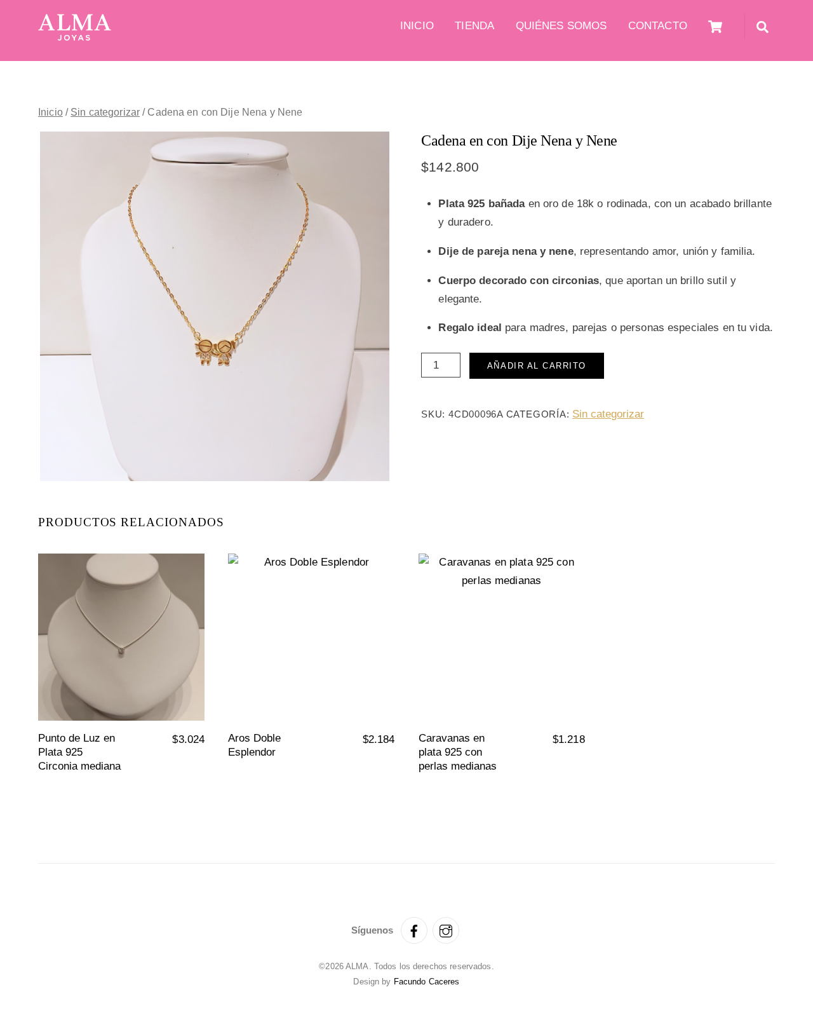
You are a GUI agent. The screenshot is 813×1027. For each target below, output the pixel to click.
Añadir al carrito (536, 366)
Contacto (657, 26)
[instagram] (446, 929)
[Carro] (715, 26)
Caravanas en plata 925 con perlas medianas (458, 752)
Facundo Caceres (427, 981)
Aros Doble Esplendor (254, 745)
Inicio (417, 26)
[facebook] (414, 929)
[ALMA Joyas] (74, 37)
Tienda (474, 26)
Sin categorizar (105, 112)
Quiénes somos (561, 26)
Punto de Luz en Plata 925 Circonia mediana (79, 752)
